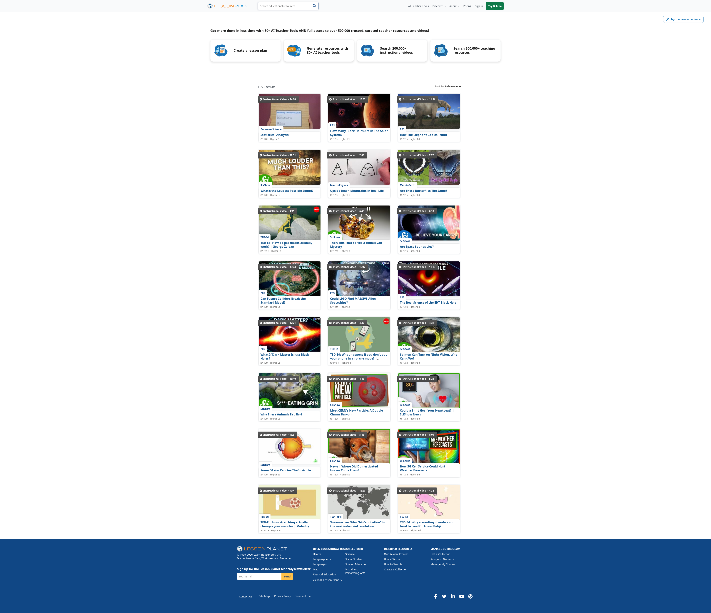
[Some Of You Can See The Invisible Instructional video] (289, 446)
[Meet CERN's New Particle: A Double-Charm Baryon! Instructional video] (359, 390)
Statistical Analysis (275, 135)
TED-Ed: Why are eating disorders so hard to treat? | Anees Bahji (426, 524)
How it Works (392, 559)
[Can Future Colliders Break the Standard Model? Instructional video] (289, 278)
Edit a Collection (440, 554)
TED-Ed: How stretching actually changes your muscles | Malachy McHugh (285, 526)
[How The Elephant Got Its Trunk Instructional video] (429, 111)
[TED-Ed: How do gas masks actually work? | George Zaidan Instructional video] (289, 223)
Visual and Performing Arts (355, 571)
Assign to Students (442, 559)
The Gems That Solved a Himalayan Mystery (356, 245)
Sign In (479, 6)
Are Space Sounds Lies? (417, 247)
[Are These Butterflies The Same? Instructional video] (429, 167)
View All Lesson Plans (326, 580)
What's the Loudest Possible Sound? (287, 191)
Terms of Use (303, 596)
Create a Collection (395, 569)
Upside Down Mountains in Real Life (357, 191)
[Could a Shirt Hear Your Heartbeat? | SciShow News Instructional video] (429, 390)
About (453, 6)
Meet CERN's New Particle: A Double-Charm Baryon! (357, 412)
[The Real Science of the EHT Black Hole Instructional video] (429, 278)
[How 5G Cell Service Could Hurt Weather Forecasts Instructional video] (429, 446)
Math (316, 569)
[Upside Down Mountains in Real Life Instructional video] (359, 167)
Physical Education (324, 574)
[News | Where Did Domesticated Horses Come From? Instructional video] (359, 446)
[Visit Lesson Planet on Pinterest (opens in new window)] (470, 596)
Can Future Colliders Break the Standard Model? (283, 301)
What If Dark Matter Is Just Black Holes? (285, 357)
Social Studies (354, 559)
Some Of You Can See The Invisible (286, 470)
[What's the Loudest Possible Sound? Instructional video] (289, 167)
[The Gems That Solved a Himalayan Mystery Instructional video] (359, 223)
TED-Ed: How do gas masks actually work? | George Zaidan (286, 245)
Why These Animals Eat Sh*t (281, 414)
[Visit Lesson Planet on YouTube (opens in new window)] (461, 596)
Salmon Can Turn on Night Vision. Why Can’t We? (428, 357)
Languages (320, 564)
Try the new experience (685, 19)
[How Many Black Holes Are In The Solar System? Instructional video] (359, 111)
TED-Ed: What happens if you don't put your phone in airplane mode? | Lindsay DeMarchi (358, 359)
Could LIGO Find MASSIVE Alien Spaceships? (353, 301)
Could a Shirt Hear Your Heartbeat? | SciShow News (427, 412)
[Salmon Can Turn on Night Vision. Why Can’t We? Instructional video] (429, 334)
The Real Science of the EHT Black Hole (428, 302)
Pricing (467, 6)
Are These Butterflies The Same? (423, 191)
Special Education (356, 564)
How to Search (393, 564)
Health (317, 554)
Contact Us (245, 596)
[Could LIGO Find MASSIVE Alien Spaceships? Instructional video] (359, 278)
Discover (437, 6)
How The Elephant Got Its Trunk (423, 135)
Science (350, 554)
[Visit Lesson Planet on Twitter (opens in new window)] (444, 596)
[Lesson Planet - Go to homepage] (232, 6)
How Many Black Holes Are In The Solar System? (359, 133)
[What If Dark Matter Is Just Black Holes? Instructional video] (289, 334)
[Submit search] (314, 6)
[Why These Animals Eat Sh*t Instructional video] (289, 390)
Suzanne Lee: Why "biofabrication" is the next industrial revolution (357, 524)
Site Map (264, 596)
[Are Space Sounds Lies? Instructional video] (429, 223)
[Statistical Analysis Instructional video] (289, 111)
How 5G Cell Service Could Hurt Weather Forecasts (422, 468)
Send (287, 576)
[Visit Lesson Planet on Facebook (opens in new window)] (435, 596)
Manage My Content (443, 564)
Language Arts (322, 559)
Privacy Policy (282, 596)
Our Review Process (396, 554)
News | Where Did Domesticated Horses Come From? (354, 468)
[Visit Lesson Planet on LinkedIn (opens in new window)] (453, 596)
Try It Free (495, 6)
